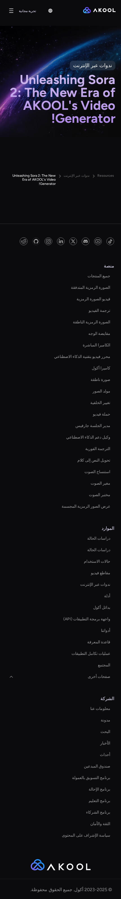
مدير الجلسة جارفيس (92, 425)
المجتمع (104, 665)
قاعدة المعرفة (98, 642)
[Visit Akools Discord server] (85, 241)
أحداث (105, 754)
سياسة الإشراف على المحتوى (86, 835)
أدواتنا (105, 630)
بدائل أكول (101, 607)
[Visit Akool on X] (73, 241)
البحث (105, 731)
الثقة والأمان (100, 823)
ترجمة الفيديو (99, 310)
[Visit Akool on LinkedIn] (61, 241)
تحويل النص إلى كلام (93, 460)
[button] (50, 11)
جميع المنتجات (99, 276)
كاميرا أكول (101, 368)
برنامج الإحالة (99, 789)
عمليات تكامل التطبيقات (90, 653)
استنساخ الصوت (97, 471)
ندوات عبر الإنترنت (95, 584)
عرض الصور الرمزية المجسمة (86, 506)
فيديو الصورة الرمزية (93, 299)
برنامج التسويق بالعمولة (91, 777)
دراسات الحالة (98, 538)
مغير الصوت (100, 483)
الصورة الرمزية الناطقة (91, 322)
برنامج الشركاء (98, 812)
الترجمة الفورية (97, 448)
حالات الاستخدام (97, 561)
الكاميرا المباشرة (96, 345)
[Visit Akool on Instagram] (48, 241)
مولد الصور (101, 391)
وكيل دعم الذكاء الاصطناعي (88, 437)
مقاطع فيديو (100, 573)
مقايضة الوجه (99, 333)
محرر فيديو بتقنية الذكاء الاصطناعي (82, 356)
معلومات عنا (100, 708)
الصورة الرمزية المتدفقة (90, 287)
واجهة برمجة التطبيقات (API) (86, 619)
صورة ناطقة (100, 379)
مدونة (105, 720)
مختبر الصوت (99, 494)
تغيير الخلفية (100, 402)
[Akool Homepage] (99, 11)
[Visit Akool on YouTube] (98, 241)
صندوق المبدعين (97, 766)
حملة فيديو (101, 414)
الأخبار (105, 743)
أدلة (107, 596)
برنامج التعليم (99, 800)
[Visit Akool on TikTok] (110, 241)
